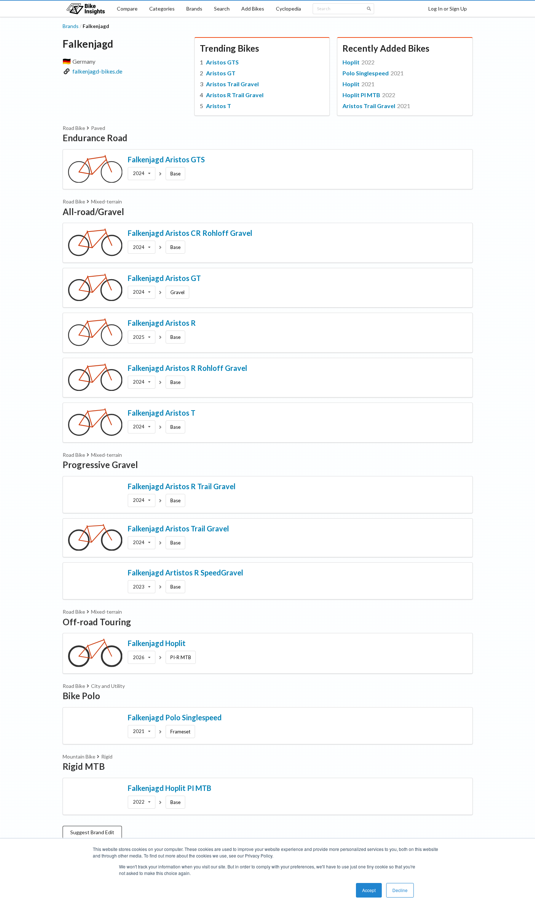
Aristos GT (220, 73)
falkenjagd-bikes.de (97, 71)
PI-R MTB (180, 657)
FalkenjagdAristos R (162, 322)
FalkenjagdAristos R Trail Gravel (181, 486)
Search (222, 8)
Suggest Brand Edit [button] (92, 832)
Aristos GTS (222, 62)
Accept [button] (369, 890)
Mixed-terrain (106, 201)
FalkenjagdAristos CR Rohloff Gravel (190, 233)
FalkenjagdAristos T (161, 412)
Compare (127, 8)
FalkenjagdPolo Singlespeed (175, 717)
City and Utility (108, 686)
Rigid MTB (84, 766)
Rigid (106, 756)
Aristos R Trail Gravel (234, 94)
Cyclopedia (288, 8)
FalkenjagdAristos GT (164, 278)
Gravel (177, 292)
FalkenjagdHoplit (157, 643)
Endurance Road (95, 137)
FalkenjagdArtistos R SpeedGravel (185, 572)
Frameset (180, 731)
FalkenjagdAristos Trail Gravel (178, 528)
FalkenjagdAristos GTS (166, 159)
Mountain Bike (79, 756)
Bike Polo (81, 695)
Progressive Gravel (100, 464)
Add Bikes (252, 8)
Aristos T (218, 105)
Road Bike (74, 128)
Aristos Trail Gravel (232, 83)
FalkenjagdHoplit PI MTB (169, 788)
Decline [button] (400, 890)
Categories (162, 8)
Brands (194, 8)
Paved (98, 128)
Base (175, 174)
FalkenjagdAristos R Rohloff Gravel (187, 368)
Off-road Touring (97, 622)
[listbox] (141, 173)
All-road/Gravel (93, 211)
